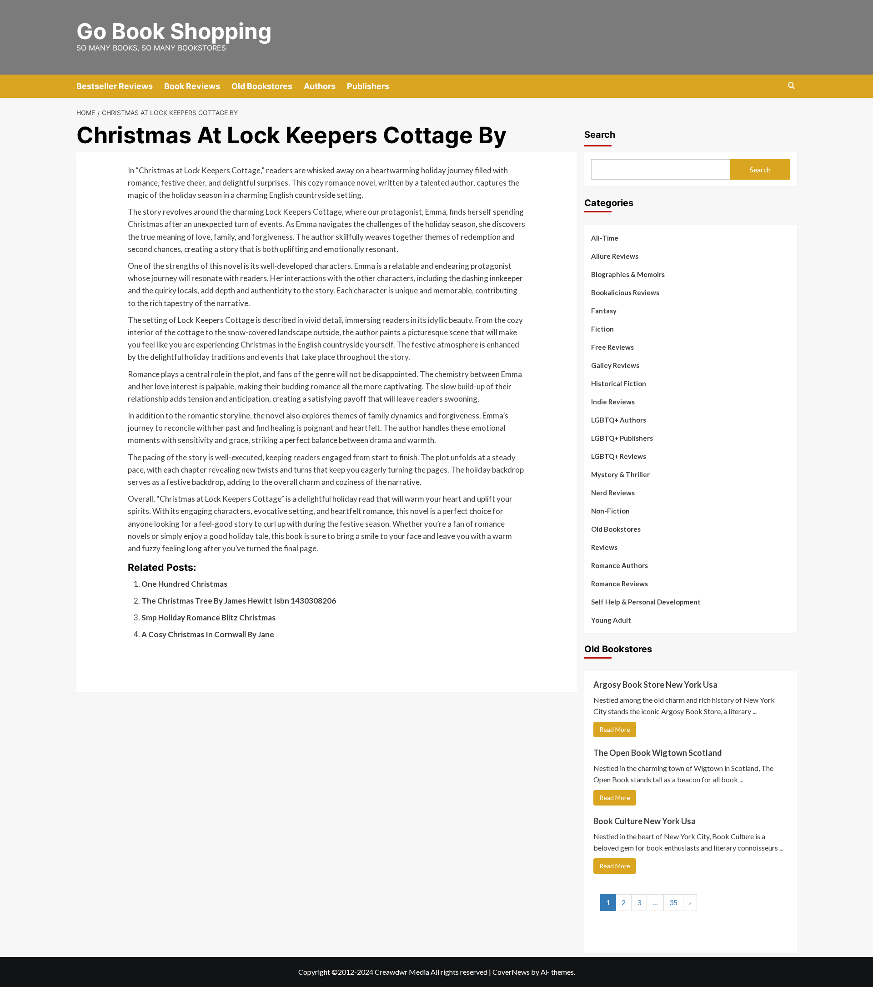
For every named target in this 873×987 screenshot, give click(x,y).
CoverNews (511, 971)
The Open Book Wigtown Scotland (657, 753)
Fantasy (604, 311)
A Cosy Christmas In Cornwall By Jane (207, 634)
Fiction (602, 329)
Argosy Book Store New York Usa (655, 685)
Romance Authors (619, 565)
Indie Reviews (613, 402)
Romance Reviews (619, 583)
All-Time (604, 238)
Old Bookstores (261, 86)
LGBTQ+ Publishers (622, 438)
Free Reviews (612, 347)
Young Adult (611, 620)
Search (599, 134)
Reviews (604, 547)
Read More (614, 729)
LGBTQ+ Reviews (618, 456)
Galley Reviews (615, 365)
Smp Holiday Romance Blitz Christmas (208, 617)
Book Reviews (192, 86)
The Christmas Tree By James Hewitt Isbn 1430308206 (238, 600)
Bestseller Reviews (114, 86)
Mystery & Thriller (620, 474)
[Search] (791, 86)
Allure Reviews (614, 256)
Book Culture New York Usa (644, 821)
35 (673, 902)
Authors (320, 86)
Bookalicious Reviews (625, 292)
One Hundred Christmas (184, 584)
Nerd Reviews (613, 492)
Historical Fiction (618, 383)
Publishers (368, 86)
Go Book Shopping (173, 31)
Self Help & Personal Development (646, 602)
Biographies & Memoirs (628, 274)
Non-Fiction (610, 511)
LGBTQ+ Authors (618, 420)
